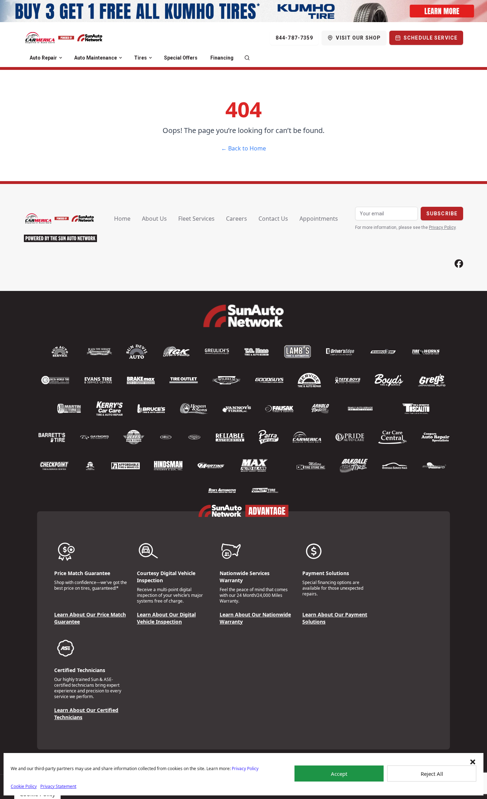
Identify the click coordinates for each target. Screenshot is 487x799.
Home (122, 218)
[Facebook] (459, 263)
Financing (222, 58)
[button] (472, 761)
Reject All (432, 773)
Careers (236, 218)
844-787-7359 (294, 38)
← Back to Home (243, 148)
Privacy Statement (58, 786)
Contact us (273, 218)
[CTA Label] (243, 11)
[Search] (247, 57)
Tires (140, 58)
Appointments (318, 218)
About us (154, 218)
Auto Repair (43, 58)
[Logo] (64, 38)
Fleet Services (196, 218)
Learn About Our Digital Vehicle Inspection (166, 618)
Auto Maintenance (95, 58)
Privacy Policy (245, 768)
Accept (339, 773)
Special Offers (181, 58)
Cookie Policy (24, 786)
